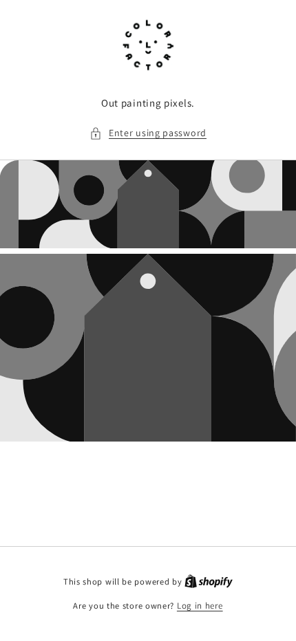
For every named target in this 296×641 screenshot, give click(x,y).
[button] (148, 133)
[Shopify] (208, 581)
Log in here (200, 605)
